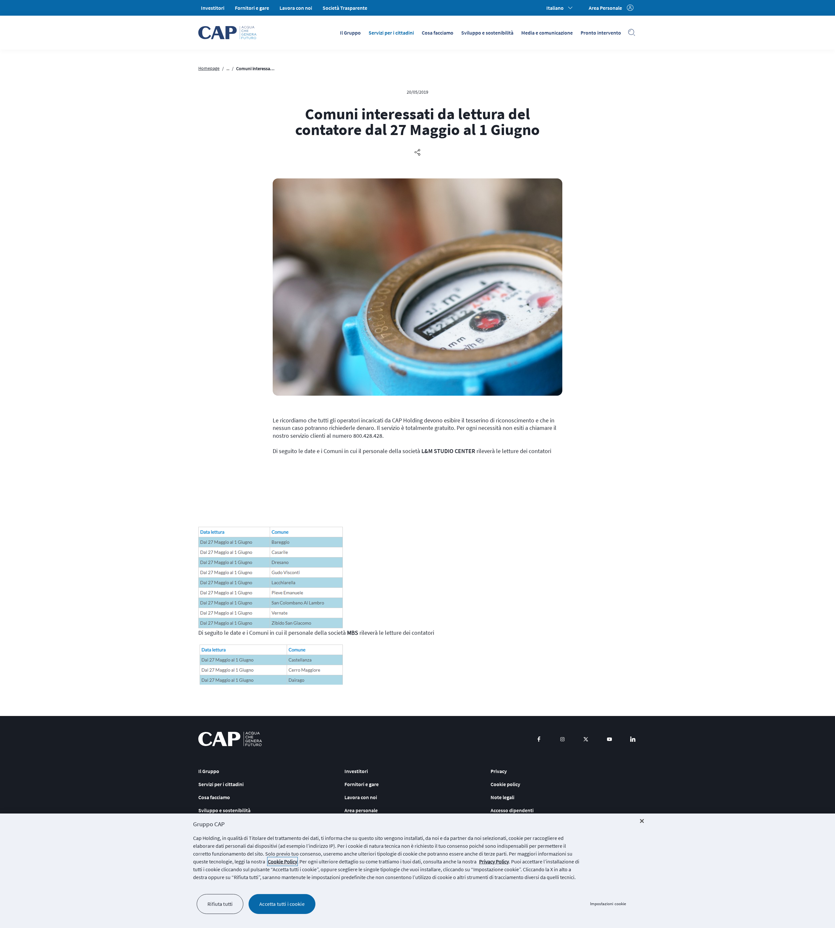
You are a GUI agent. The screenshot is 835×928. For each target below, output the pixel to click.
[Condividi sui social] (417, 153)
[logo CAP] (230, 739)
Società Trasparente (345, 8)
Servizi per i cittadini (391, 32)
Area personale (361, 810)
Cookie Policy (282, 861)
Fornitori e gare (252, 8)
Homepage (209, 68)
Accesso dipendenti (512, 810)
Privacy (499, 771)
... (227, 68)
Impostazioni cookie (608, 904)
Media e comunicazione (547, 32)
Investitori (212, 8)
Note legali (502, 797)
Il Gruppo (350, 32)
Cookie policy (505, 784)
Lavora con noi (296, 8)
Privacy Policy (494, 861)
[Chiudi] (642, 821)
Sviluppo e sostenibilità (487, 32)
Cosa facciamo (437, 32)
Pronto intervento (601, 32)
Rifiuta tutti (220, 904)
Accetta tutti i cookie (282, 904)
